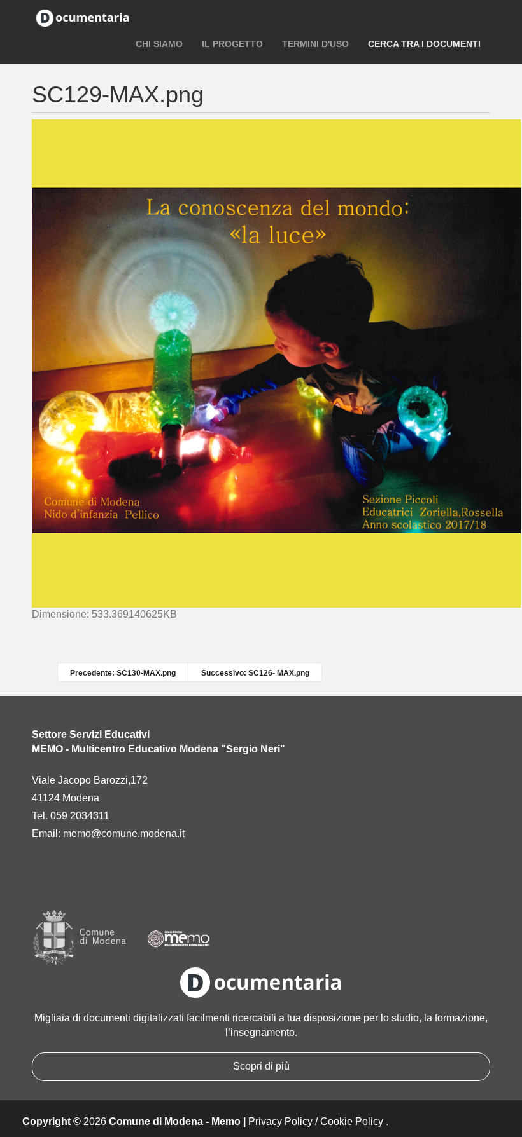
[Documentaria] (82, 17)
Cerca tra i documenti (424, 44)
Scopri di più (261, 1066)
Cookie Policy (351, 1121)
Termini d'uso (315, 44)
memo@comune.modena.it (124, 833)
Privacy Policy (280, 1121)
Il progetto (232, 44)
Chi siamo (159, 44)
